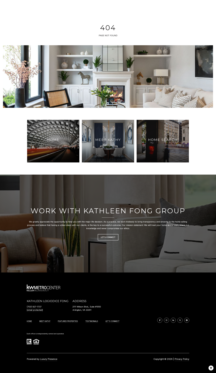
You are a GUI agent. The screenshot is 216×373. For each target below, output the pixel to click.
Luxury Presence (48, 359)
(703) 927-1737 (34, 306)
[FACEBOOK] (159, 320)
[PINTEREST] (186, 320)
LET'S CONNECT (113, 321)
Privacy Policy (181, 359)
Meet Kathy (44, 321)
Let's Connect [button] (108, 237)
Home (29, 321)
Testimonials (91, 321)
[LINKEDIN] (173, 320)
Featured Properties (68, 321)
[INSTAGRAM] (166, 320)
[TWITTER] (180, 320)
